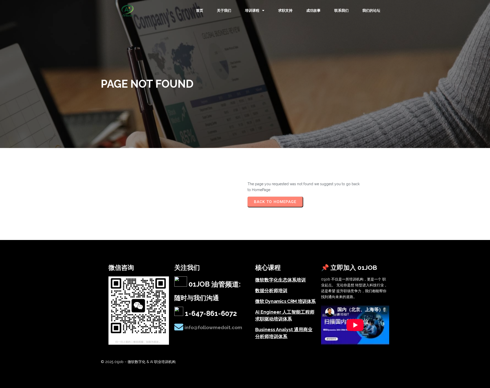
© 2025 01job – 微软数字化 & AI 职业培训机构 (138, 362)
